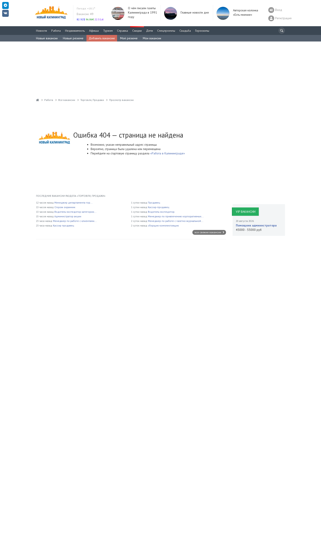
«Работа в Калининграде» (167, 153)
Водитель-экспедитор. (161, 211)
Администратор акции (67, 216)
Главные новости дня (195, 12)
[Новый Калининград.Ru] (37, 100)
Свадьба (185, 31)
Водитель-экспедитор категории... (75, 211)
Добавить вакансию (102, 38)
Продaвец (154, 202)
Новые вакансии (47, 38)
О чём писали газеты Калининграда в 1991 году (142, 12)
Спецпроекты (166, 31)
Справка (122, 31)
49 (85, 14)
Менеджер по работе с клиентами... (75, 221)
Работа (56, 31)
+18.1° (86, 8)
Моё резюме (129, 38)
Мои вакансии (152, 38)
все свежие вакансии (208, 232)
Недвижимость (75, 31)
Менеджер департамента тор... (73, 202)
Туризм (108, 31)
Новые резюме (73, 38)
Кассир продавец (63, 225)
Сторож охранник (64, 207)
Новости (41, 31)
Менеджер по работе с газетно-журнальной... (175, 221)
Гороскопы (202, 31)
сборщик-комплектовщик (163, 225)
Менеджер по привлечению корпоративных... (176, 216)
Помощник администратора (256, 225)
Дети (149, 31)
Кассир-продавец (158, 207)
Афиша (94, 31)
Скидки (137, 31)
